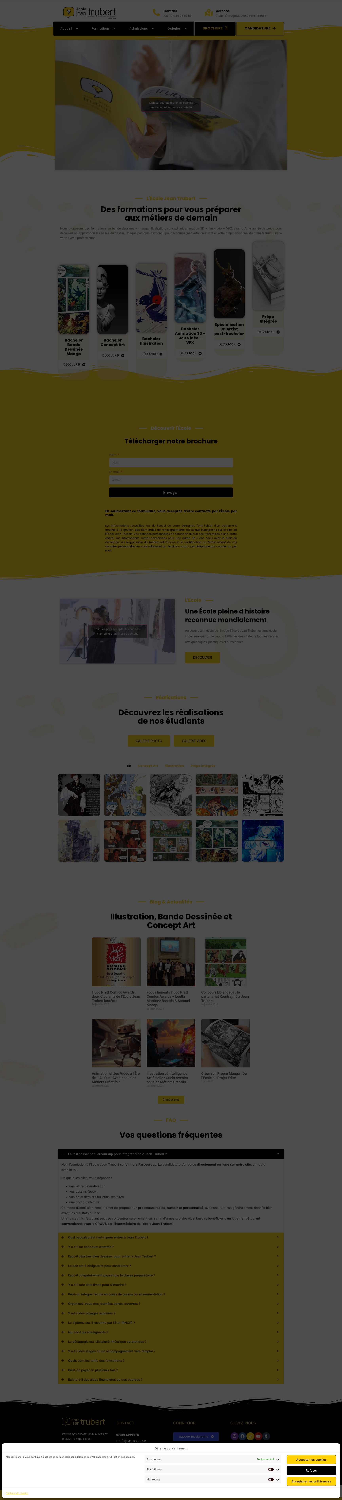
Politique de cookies (17, 1493)
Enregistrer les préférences (311, 1481)
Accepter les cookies (311, 1459)
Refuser (311, 1470)
